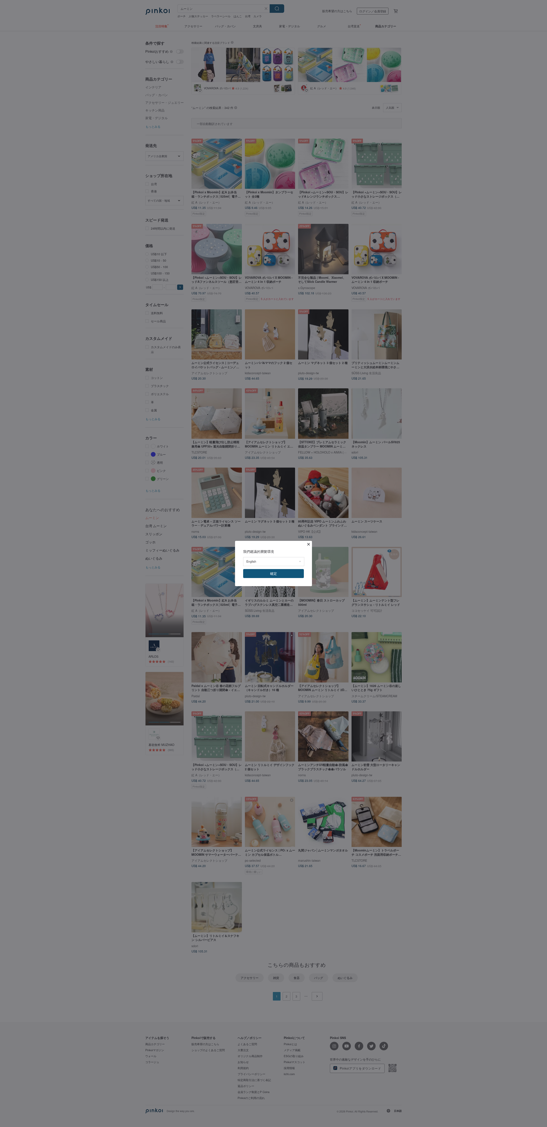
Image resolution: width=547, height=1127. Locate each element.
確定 (273, 573)
